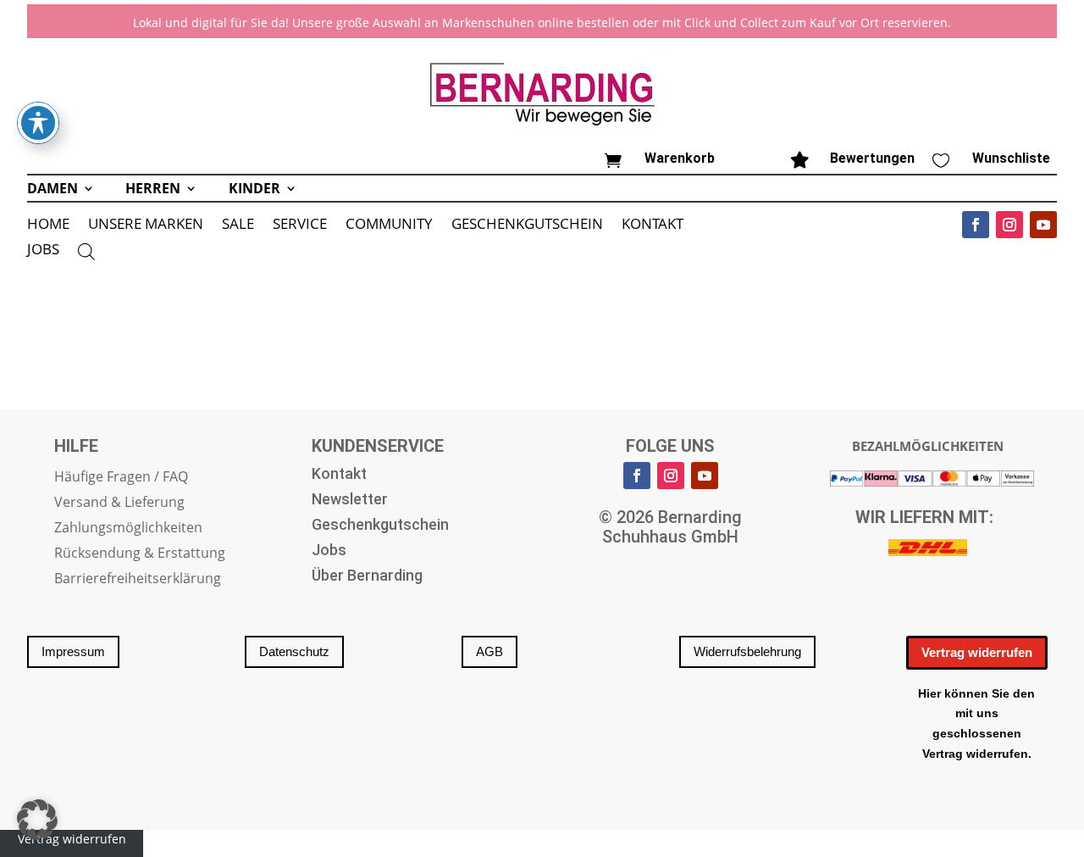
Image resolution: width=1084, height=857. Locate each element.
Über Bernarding (367, 577)
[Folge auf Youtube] (1043, 224)
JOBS (43, 251)
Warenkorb (679, 158)
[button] (37, 819)
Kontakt (339, 475)
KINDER (254, 190)
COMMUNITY (389, 225)
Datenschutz (294, 651)
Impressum (73, 651)
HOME (48, 225)
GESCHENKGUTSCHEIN (527, 225)
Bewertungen (872, 158)
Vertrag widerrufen (976, 652)
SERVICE (300, 225)
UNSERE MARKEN (145, 225)
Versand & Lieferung (119, 503)
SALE (238, 225)
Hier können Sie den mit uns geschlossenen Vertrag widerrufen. (976, 723)
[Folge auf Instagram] (1009, 224)
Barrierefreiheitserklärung (137, 579)
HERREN (152, 190)
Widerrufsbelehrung (747, 651)
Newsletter (350, 500)
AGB (489, 651)
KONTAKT (652, 225)
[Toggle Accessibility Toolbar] (38, 123)
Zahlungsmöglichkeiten (128, 529)
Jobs (329, 551)
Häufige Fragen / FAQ (121, 478)
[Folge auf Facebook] (975, 224)
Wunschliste (1011, 158)
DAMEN (52, 190)
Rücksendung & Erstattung (139, 554)
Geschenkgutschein (380, 526)
